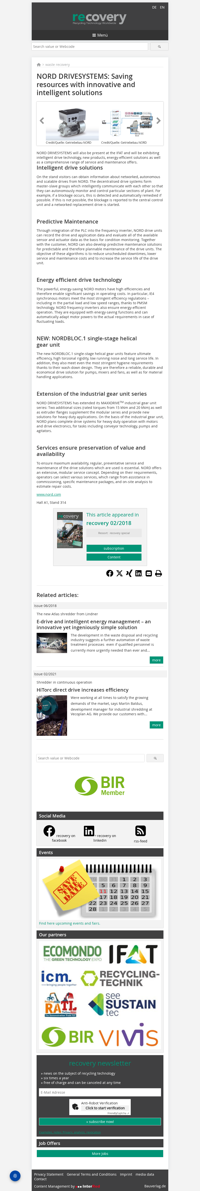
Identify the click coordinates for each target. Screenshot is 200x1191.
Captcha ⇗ (118, 1113)
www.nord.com (49, 494)
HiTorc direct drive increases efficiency (83, 689)
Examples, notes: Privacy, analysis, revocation (70, 1132)
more (156, 660)
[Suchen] (159, 46)
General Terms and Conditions (92, 1174)
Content (114, 557)
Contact (40, 1179)
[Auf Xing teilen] (129, 575)
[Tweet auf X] (119, 575)
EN (162, 7)
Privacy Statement (48, 1174)
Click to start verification (105, 1108)
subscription (114, 548)
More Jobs (100, 1153)
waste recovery (57, 64)
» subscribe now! (100, 1121)
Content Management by (55, 1186)
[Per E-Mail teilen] (149, 573)
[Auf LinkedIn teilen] (139, 575)
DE (154, 7)
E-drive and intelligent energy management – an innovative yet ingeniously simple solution (94, 624)
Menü (102, 35)
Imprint (126, 1174)
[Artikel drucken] (158, 573)
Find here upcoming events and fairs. (69, 923)
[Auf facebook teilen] (110, 575)
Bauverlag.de (155, 1186)
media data (145, 1174)
